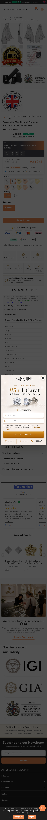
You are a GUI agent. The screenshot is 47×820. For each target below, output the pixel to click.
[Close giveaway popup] (43, 378)
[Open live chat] (42, 808)
